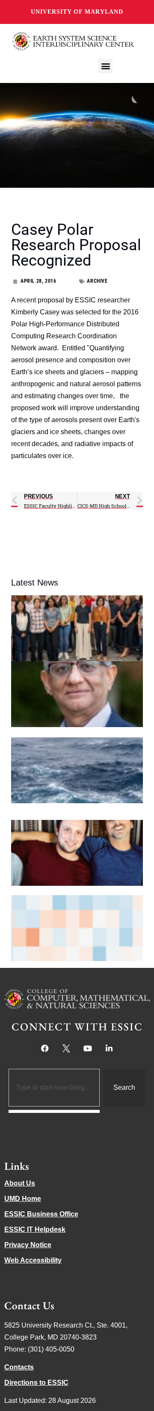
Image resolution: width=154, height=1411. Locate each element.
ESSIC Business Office (41, 1214)
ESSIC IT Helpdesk (34, 1229)
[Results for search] (54, 1111)
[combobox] (54, 1087)
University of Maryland (77, 12)
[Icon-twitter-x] (66, 1048)
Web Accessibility (33, 1260)
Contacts (19, 1367)
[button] (105, 66)
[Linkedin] (109, 1048)
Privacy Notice (27, 1244)
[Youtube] (87, 1048)
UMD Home (22, 1198)
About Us (19, 1183)
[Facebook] (45, 1048)
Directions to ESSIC (36, 1382)
